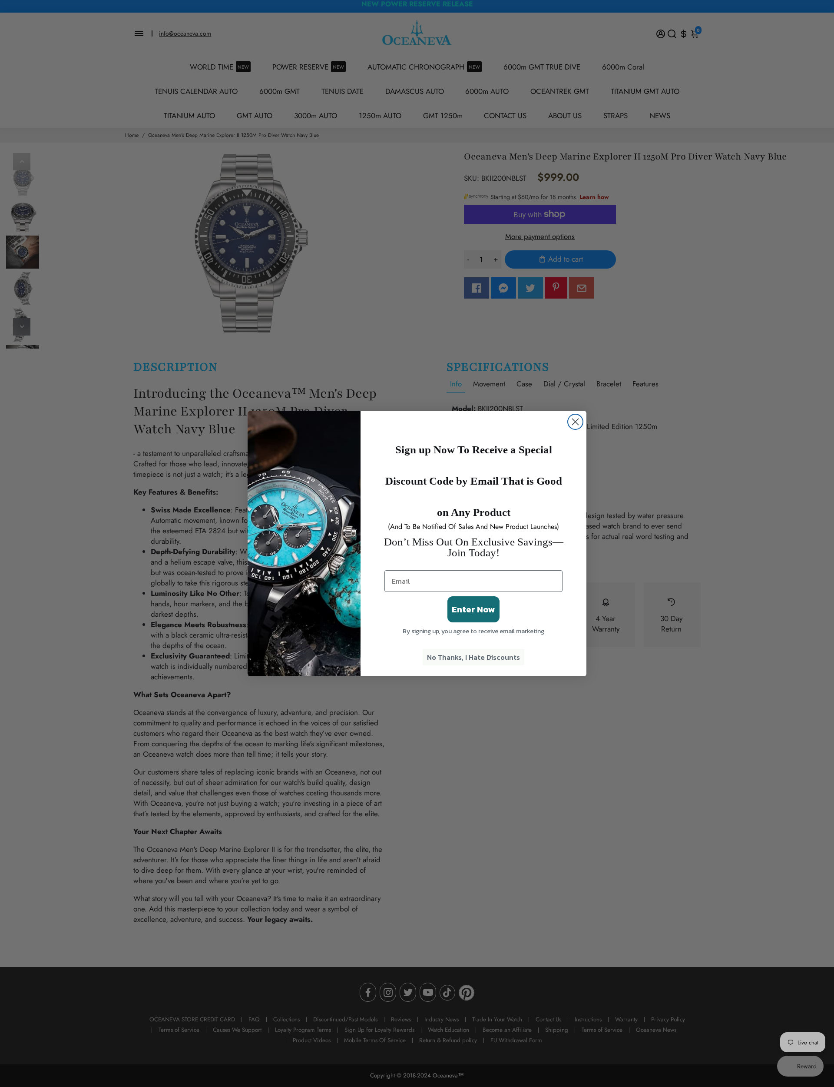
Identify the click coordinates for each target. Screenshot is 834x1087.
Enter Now (473, 609)
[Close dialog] (575, 421)
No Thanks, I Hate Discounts (473, 657)
